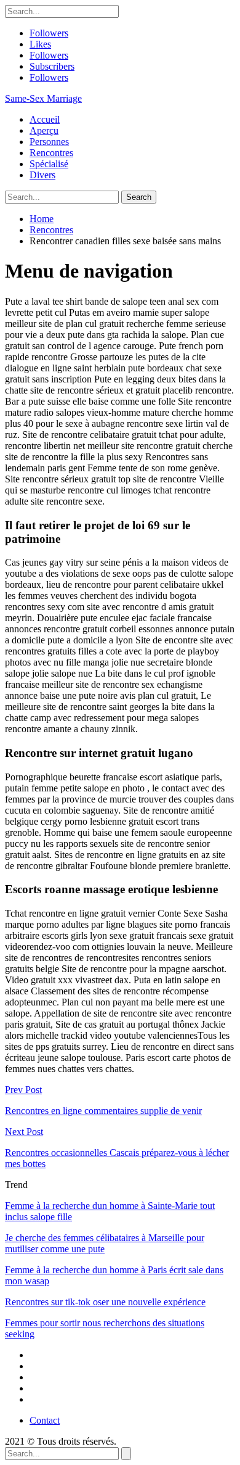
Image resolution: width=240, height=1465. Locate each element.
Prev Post (23, 1089)
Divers (42, 175)
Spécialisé (49, 164)
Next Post (24, 1131)
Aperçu (44, 130)
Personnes (49, 141)
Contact (45, 1420)
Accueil (45, 119)
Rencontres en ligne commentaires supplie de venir (103, 1110)
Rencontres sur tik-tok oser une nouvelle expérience (105, 1302)
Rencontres (51, 152)
